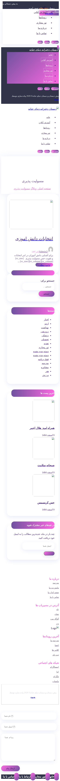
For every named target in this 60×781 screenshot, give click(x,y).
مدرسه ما (54, 640)
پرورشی (45, 331)
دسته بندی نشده (41, 351)
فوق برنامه (43, 359)
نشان (56, 614)
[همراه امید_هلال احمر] (43, 421)
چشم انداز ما (53, 592)
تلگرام (56, 676)
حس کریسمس (45, 502)
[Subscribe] (49, 553)
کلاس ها (55, 650)
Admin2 (43, 251)
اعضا (57, 645)
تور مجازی (44, 347)
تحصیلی (45, 339)
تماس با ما (54, 597)
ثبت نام (56, 655)
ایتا (58, 672)
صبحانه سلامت (46, 465)
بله (57, 609)
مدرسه (45, 363)
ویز (57, 624)
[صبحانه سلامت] (43, 458)
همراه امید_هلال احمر (42, 428)
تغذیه (46, 343)
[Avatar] (50, 251)
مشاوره (45, 367)
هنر (47, 371)
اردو (47, 323)
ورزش (45, 375)
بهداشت (45, 327)
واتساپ (55, 681)
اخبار (46, 319)
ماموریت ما (54, 588)
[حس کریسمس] (43, 495)
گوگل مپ (54, 619)
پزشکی (45, 335)
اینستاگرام (54, 667)
